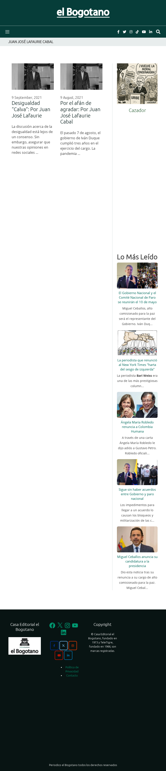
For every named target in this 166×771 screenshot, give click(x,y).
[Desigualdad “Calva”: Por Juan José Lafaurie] (33, 76)
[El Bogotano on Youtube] (59, 655)
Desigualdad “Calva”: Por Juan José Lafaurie (31, 109)
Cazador (137, 110)
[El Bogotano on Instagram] (73, 645)
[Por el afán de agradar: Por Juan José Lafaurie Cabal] (81, 76)
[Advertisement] (137, 181)
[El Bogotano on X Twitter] (63, 645)
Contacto (72, 675)
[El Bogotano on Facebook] (54, 645)
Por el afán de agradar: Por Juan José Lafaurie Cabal (80, 112)
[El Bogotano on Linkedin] (68, 655)
